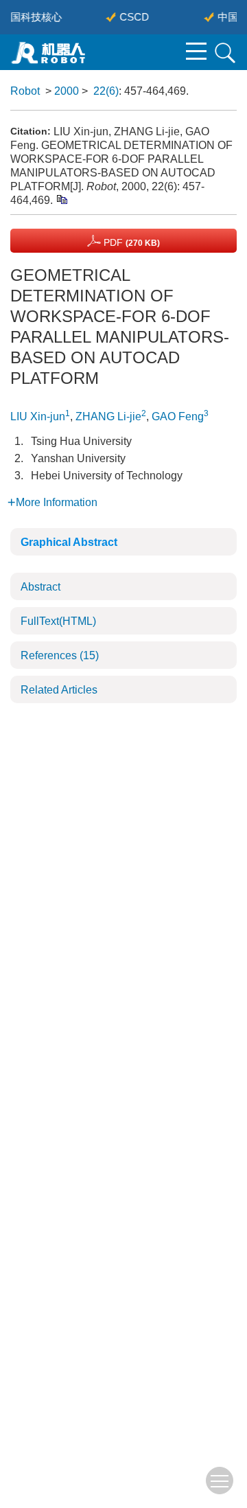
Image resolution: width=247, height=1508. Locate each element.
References (60, 655)
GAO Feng (178, 416)
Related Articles (59, 690)
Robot (25, 91)
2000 (66, 91)
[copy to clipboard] (61, 199)
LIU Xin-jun (37, 416)
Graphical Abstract (69, 542)
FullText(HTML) (58, 621)
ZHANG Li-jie (108, 416)
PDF (130, 242)
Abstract (40, 587)
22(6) (106, 91)
